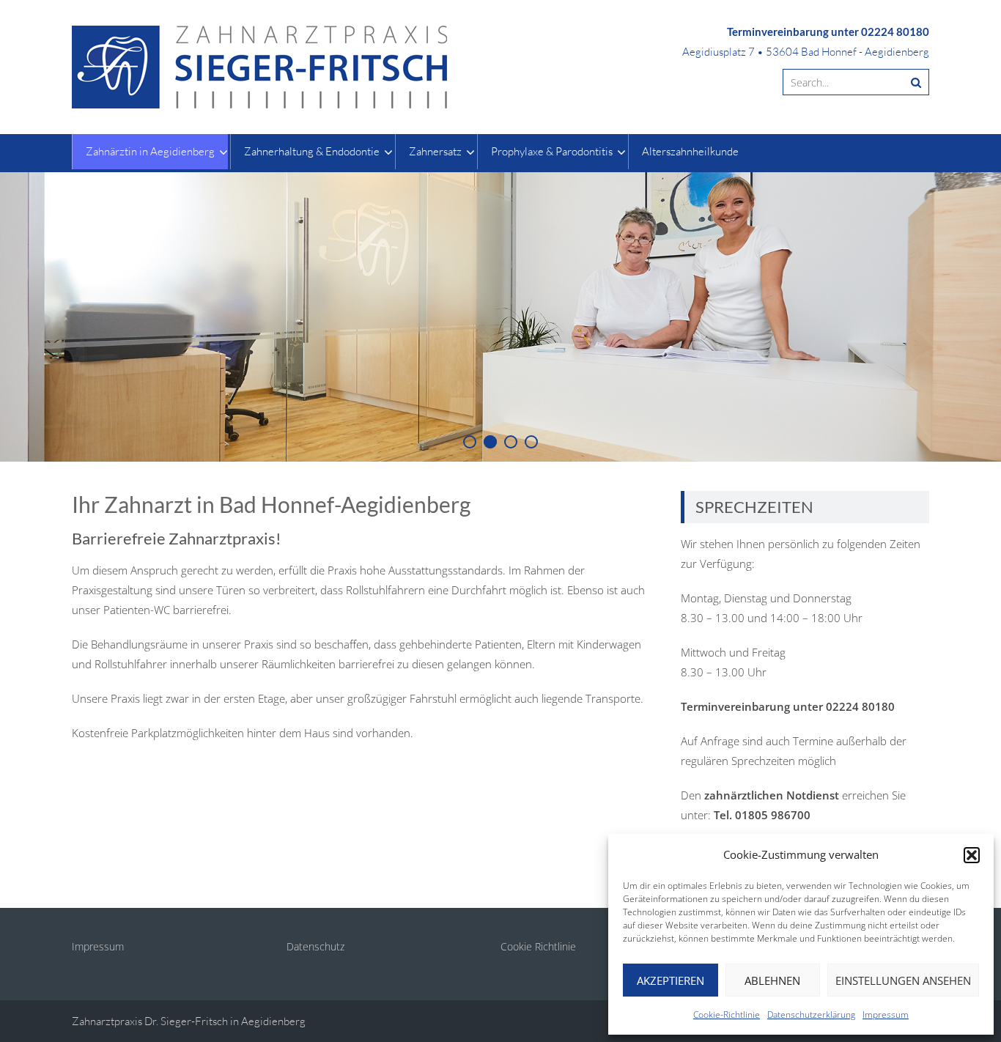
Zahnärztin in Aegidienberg (150, 151)
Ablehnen (772, 980)
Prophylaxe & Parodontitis (552, 151)
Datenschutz (315, 946)
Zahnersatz (435, 151)
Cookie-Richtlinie (726, 1014)
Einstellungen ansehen (903, 980)
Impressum (886, 1014)
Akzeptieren (670, 980)
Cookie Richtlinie (538, 946)
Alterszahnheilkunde (690, 151)
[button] (971, 855)
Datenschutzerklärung (811, 1014)
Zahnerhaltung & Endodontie (312, 151)
